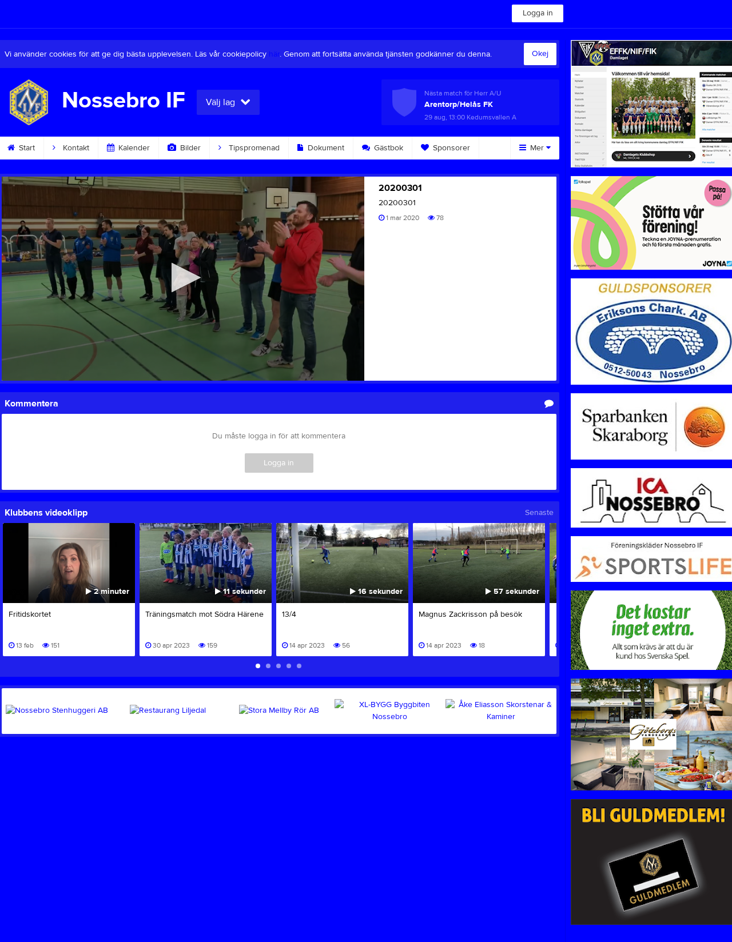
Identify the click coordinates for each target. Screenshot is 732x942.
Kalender (133, 148)
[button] (183, 278)
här (274, 54)
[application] (183, 279)
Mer (537, 148)
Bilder (189, 148)
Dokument (324, 148)
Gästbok (387, 148)
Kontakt (75, 148)
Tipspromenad (253, 148)
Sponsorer (450, 148)
